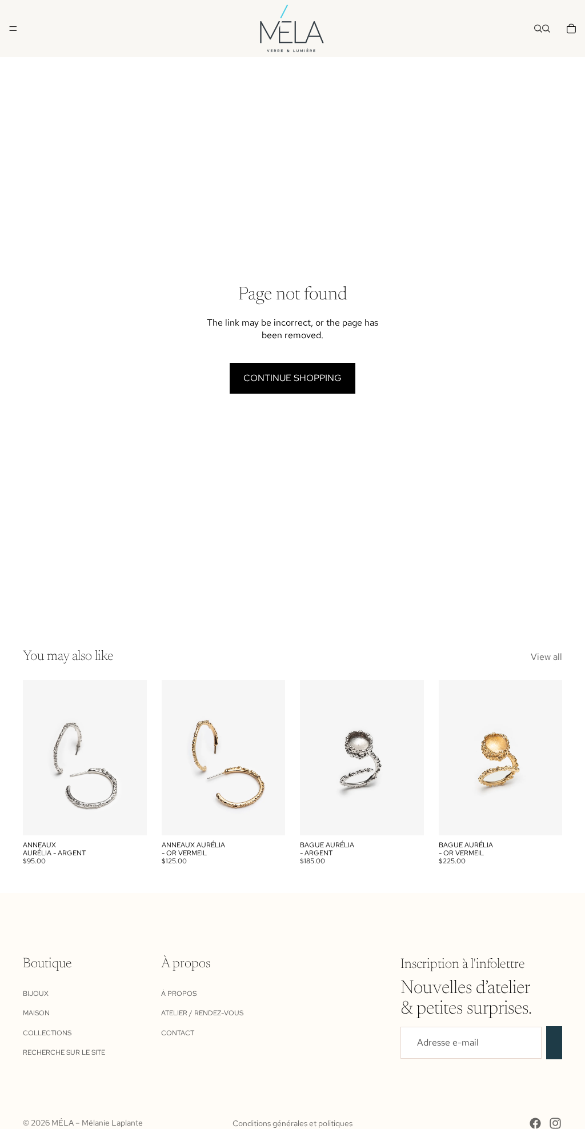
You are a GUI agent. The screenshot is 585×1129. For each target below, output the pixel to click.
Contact (177, 1032)
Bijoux (36, 993)
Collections (47, 1032)
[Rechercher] (538, 28)
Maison (36, 1013)
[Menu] (13, 28)
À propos (179, 993)
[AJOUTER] (129, 817)
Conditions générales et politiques (292, 1123)
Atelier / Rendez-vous (202, 1013)
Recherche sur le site (64, 1052)
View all (546, 657)
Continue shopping (292, 378)
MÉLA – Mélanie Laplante (97, 1123)
